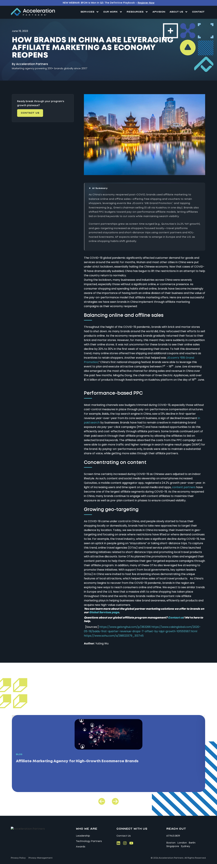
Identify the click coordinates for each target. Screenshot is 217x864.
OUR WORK (110, 11)
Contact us (175, 617)
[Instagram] (125, 843)
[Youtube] (131, 843)
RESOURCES (135, 11)
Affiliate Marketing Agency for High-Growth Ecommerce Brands (77, 761)
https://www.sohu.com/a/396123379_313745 (114, 636)
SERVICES (87, 11)
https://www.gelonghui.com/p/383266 (125, 627)
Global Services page (104, 612)
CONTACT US (30, 112)
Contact (198, 11)
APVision (158, 11)
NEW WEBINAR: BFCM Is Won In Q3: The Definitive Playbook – (108, 3)
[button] (101, 801)
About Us (176, 11)
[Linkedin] (118, 843)
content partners (183, 487)
